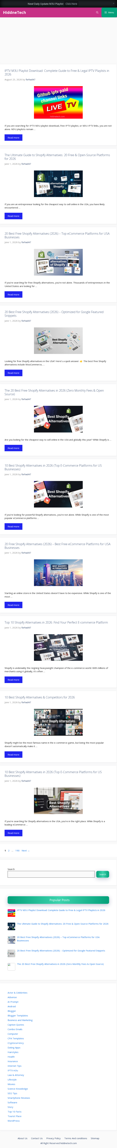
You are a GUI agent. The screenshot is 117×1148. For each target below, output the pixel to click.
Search (11, 869)
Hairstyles (13, 1052)
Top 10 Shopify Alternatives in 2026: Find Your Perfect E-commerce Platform (56, 622)
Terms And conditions (75, 1138)
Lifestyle (12, 1079)
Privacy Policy (53, 1138)
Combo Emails (15, 1029)
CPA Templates (16, 1038)
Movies (11, 1084)
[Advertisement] (58, 41)
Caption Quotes (16, 1024)
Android (12, 1006)
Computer (13, 1033)
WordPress (14, 1120)
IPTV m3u (13, 1070)
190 (17, 850)
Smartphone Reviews (19, 1097)
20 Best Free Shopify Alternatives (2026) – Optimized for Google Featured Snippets (54, 314)
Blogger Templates (18, 1015)
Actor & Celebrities (17, 992)
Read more (13, 137)
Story (10, 1107)
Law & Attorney (16, 1074)
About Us (22, 1138)
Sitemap (95, 1138)
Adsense (12, 997)
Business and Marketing (20, 1020)
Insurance (13, 1061)
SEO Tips (12, 1093)
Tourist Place (14, 1116)
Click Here (71, 3)
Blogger (12, 1010)
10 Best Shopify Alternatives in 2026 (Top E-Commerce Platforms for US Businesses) (53, 467)
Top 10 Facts (14, 1111)
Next (26, 850)
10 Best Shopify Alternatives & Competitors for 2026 (40, 697)
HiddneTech (14, 12)
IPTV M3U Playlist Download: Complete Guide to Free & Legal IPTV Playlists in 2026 (57, 72)
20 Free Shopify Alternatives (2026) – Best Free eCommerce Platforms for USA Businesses (57, 546)
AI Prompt (13, 1001)
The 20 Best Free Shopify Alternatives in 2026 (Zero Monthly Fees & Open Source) (54, 392)
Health (11, 1056)
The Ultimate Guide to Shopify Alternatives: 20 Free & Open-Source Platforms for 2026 (57, 157)
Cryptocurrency (16, 1042)
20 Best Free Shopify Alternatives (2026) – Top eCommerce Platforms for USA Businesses (57, 235)
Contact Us (37, 1138)
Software (12, 1102)
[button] (97, 12)
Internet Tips (14, 1065)
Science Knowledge (18, 1088)
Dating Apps (14, 1047)
